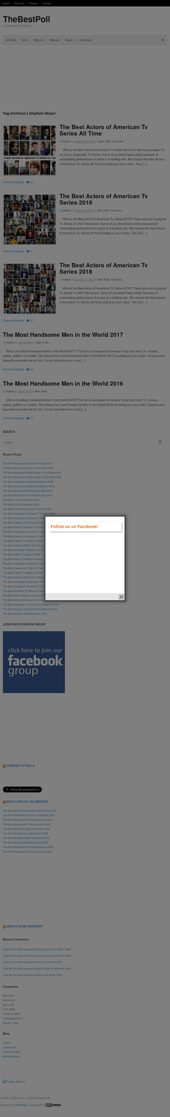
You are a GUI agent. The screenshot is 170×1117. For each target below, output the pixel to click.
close (121, 596)
